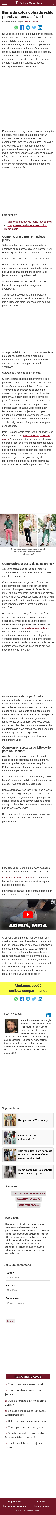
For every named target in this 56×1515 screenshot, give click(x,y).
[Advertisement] (28, 99)
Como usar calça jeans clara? (25, 1384)
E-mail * (10, 1285)
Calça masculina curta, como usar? (27, 1420)
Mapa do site (14, 1502)
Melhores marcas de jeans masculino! (30, 221)
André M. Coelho (30, 21)
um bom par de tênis (37, 628)
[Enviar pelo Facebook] (22, 27)
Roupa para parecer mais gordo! (26, 1427)
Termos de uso (41, 1506)
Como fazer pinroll (28, 1205)
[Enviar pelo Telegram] (28, 27)
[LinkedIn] (48, 1015)
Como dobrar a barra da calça (29, 1193)
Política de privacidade (14, 1506)
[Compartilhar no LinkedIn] (40, 27)
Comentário (12, 1298)
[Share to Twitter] (34, 27)
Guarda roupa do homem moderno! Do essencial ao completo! (26, 1435)
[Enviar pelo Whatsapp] (16, 27)
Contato (41, 1502)
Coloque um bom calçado (17, 877)
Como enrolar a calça (28, 1199)
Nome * (10, 1273)
